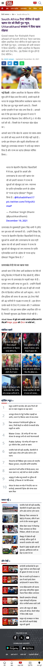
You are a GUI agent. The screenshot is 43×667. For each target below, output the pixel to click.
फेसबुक (9, 322)
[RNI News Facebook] (15, 639)
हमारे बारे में (14, 654)
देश (30, 8)
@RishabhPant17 (24, 197)
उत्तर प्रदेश (14, 8)
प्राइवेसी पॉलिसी (33, 654)
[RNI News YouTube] (27, 639)
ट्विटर (23, 322)
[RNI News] (9, 5)
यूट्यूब (15, 322)
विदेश (34, 8)
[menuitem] (7, 8)
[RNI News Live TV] (35, 4)
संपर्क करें (23, 654)
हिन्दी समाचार (5, 14)
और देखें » (5, 561)
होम (7, 8)
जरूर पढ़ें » (6, 500)
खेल (13, 14)
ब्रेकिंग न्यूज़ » (7, 400)
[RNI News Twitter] (21, 639)
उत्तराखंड (23, 8)
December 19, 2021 (17, 220)
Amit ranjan (9, 59)
